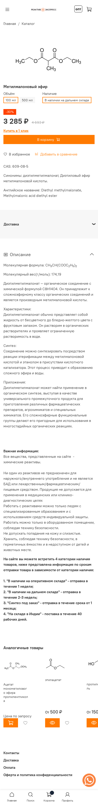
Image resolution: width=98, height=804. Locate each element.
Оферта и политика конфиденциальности (37, 774)
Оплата (9, 767)
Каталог (28, 23)
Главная (9, 23)
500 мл (27, 100)
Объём (9, 93)
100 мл (11, 100)
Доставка (11, 760)
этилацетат (53, 680)
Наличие (49, 93)
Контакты (11, 752)
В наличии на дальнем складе (67, 100)
